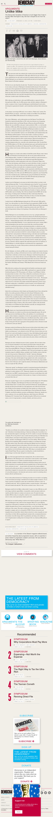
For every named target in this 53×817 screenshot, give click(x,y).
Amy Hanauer (31, 644)
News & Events (5, 797)
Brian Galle (19, 674)
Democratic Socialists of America (21, 23)
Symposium (21, 639)
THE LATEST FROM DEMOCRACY (22, 600)
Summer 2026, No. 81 (19, 646)
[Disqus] (26, 575)
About (3, 800)
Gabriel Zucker (29, 699)
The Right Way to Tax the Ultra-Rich (29, 670)
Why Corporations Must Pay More (30, 641)
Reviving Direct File (23, 696)
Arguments (12, 8)
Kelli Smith (19, 699)
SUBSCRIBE (25, 741)
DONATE (25, 781)
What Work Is (20, 539)
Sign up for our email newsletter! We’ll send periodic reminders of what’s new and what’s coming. (25, 605)
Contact (3, 802)
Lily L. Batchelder (21, 659)
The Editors (19, 687)
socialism (9, 26)
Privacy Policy (5, 805)
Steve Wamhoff (20, 644)
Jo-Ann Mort (11, 20)
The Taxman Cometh (24, 684)
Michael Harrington (40, 23)
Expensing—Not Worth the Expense (27, 655)
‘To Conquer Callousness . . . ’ (15, 544)
